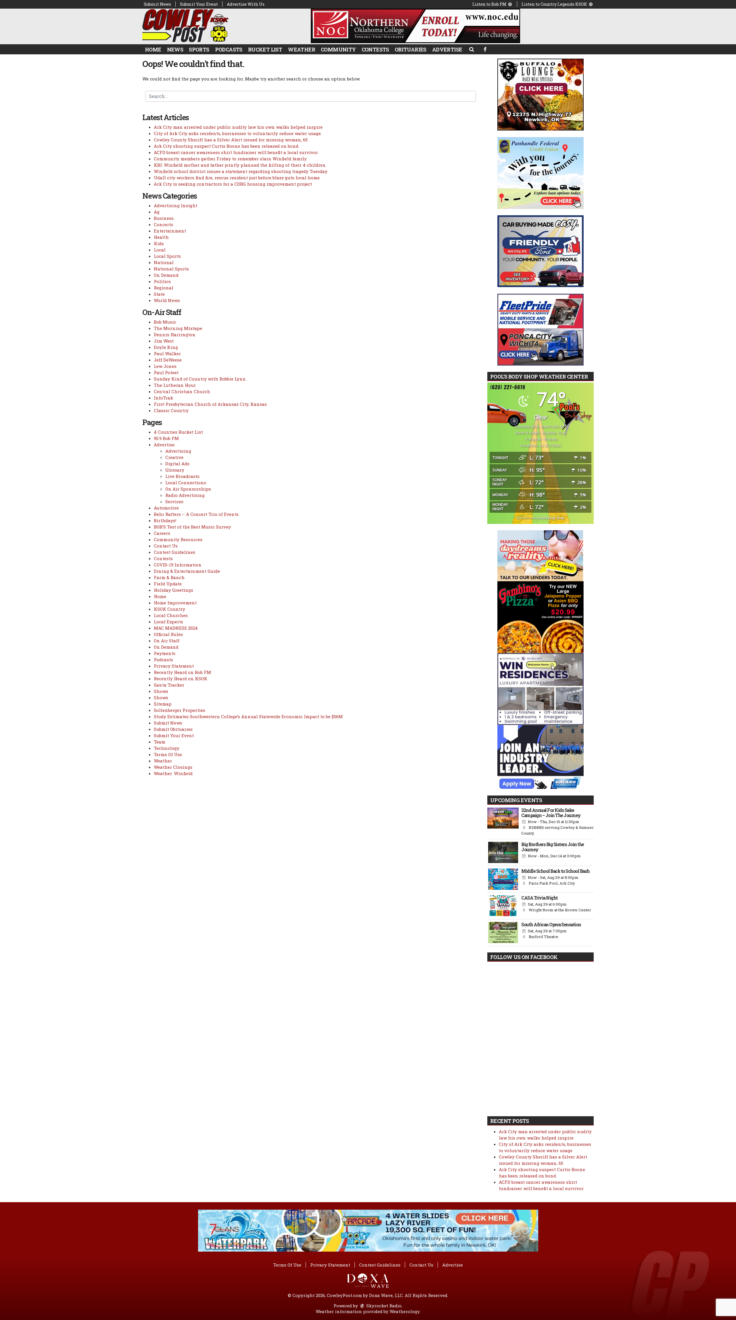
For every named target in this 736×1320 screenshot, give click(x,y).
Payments (164, 653)
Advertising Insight (175, 205)
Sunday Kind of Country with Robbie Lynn (200, 379)
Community (338, 49)
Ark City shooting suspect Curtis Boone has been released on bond (226, 146)
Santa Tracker (169, 685)
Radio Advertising (185, 495)
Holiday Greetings (173, 590)
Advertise (447, 49)
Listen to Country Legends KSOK (555, 4)
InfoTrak (163, 398)
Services (174, 501)
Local (160, 250)
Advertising (178, 451)
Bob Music (165, 322)
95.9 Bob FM (166, 438)
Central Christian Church (182, 391)
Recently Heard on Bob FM (182, 672)
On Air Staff (166, 640)
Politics (162, 281)
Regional (163, 288)
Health (161, 237)
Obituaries (410, 49)
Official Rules (168, 634)
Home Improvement (175, 603)
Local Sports (167, 256)
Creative (174, 457)
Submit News (157, 4)
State (159, 294)
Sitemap (163, 704)
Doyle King (166, 347)
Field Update (168, 584)
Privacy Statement (174, 666)
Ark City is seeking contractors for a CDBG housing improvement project (233, 184)
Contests (375, 49)
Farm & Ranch (169, 577)
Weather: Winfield (173, 773)
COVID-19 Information (178, 565)
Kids (159, 243)
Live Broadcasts (182, 476)
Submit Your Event (199, 4)
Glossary (174, 470)
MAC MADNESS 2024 (176, 628)
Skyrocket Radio (383, 1306)
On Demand (166, 275)
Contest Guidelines (174, 552)
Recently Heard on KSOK (180, 678)
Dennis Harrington (174, 334)
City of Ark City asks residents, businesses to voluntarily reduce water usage (237, 133)
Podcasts (228, 49)
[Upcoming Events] (503, 822)
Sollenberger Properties (179, 710)
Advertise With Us (245, 4)
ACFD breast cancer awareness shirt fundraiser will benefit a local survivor (236, 152)
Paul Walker (167, 353)
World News (167, 300)
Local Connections (185, 482)
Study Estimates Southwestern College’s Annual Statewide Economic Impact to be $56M (248, 716)
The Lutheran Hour (175, 385)
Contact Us (166, 546)
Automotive (166, 508)
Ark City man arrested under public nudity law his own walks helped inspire (238, 127)
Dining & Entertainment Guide (187, 571)
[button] (471, 49)
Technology (166, 748)
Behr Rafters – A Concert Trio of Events (196, 514)
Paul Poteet (166, 372)
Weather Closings (173, 767)
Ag (157, 212)
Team (159, 742)
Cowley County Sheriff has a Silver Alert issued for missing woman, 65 (231, 140)
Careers (162, 533)
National (164, 262)
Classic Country (171, 410)
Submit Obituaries (173, 729)
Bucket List (265, 49)
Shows (161, 691)
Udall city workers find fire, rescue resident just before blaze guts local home (237, 177)
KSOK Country (169, 609)
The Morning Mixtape (178, 328)
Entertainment (170, 231)
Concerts (163, 224)
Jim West (164, 341)
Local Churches (171, 615)
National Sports (171, 269)
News (175, 49)
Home (153, 49)
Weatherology (404, 1311)
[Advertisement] (415, 26)
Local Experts (168, 622)
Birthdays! (165, 520)
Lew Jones (165, 366)
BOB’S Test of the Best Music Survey (192, 527)
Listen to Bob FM (489, 4)
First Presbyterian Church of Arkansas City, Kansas (210, 404)
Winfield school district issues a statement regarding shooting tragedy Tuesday (240, 171)
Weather (301, 49)
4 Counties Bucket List (178, 432)
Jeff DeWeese (168, 360)
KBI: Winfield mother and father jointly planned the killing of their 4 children (240, 165)
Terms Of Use (168, 754)
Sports (199, 49)
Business (164, 218)
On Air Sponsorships (188, 489)
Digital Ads (177, 463)
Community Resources (178, 539)
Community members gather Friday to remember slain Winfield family (230, 159)
